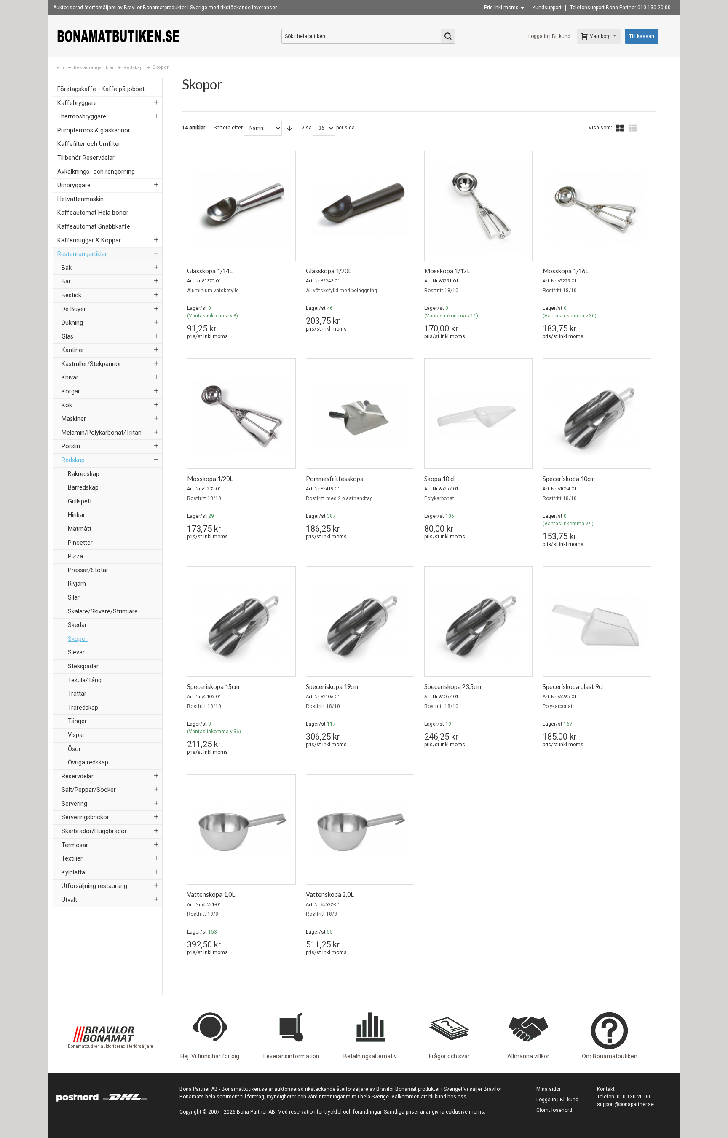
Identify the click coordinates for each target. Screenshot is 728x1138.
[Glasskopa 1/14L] (241, 207)
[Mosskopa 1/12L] (478, 207)
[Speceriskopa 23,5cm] (478, 623)
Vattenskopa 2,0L (330, 894)
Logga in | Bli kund (549, 36)
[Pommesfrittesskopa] (360, 415)
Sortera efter (228, 128)
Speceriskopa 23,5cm (452, 686)
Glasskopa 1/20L (328, 270)
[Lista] (633, 128)
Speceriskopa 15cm (213, 686)
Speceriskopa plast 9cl (573, 686)
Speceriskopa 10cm (569, 478)
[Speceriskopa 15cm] (241, 623)
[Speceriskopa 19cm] (360, 623)
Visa (306, 128)
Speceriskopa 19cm (332, 686)
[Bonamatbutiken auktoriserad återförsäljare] (103, 1012)
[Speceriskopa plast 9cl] (596, 623)
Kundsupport (547, 8)
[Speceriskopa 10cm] (596, 415)
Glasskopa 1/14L (210, 270)
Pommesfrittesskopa (335, 478)
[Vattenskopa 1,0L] (241, 831)
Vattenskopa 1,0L (211, 894)
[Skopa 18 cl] (478, 415)
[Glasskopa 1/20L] (360, 207)
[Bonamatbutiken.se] (118, 36)
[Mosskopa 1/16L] (596, 207)
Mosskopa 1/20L (210, 478)
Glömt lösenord (554, 1110)
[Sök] (448, 36)
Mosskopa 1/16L (566, 270)
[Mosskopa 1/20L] (241, 415)
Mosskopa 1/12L (447, 270)
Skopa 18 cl (439, 478)
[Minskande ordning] (289, 128)
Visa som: (600, 128)
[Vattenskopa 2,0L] (360, 831)
